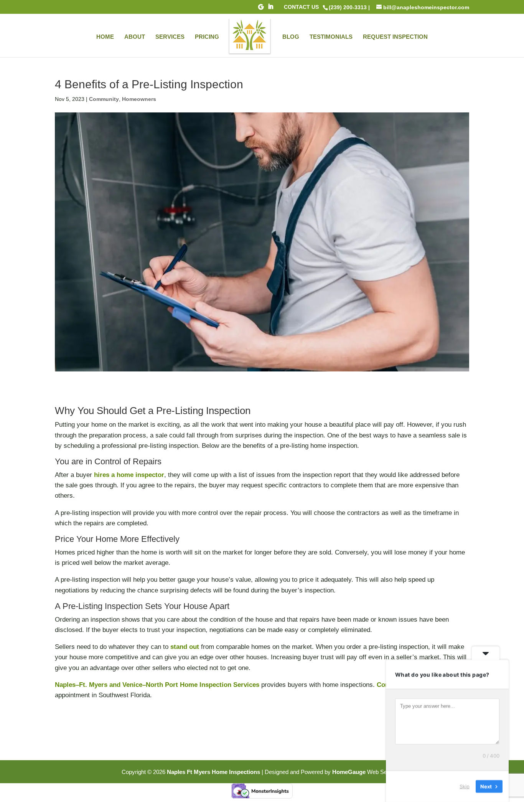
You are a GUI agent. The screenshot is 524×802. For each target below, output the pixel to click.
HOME (105, 37)
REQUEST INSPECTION (395, 37)
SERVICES (170, 37)
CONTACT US (301, 7)
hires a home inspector (129, 475)
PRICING (207, 37)
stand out (184, 646)
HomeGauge (349, 772)
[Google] (261, 9)
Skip (465, 786)
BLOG (290, 37)
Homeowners (139, 99)
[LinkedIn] (270, 9)
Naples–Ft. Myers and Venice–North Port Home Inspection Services (157, 684)
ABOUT (134, 37)
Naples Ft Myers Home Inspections (213, 772)
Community (104, 99)
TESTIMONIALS (331, 37)
